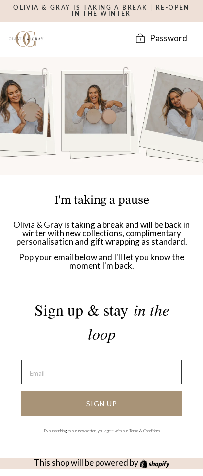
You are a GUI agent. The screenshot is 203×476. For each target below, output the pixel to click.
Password (168, 38)
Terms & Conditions (144, 430)
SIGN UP (101, 403)
